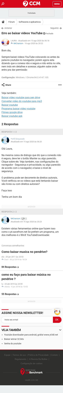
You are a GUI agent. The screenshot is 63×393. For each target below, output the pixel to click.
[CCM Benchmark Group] (31, 372)
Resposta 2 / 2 (9, 211)
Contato (54, 355)
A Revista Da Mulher (38, 359)
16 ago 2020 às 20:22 (34, 43)
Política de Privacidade (38, 355)
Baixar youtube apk (12, 116)
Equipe (7, 355)
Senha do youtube (12, 343)
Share (8, 85)
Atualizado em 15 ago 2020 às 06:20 (26, 141)
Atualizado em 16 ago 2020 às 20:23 (26, 221)
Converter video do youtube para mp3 (22, 101)
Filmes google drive (12, 112)
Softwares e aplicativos (30, 22)
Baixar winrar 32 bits (14, 339)
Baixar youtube (10, 104)
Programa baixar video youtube (18, 108)
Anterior (8, 28)
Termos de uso (19, 355)
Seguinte (54, 28)
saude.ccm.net (31, 380)
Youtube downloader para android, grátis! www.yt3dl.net (31, 334)
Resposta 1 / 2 (9, 132)
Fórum (11, 22)
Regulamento (20, 359)
